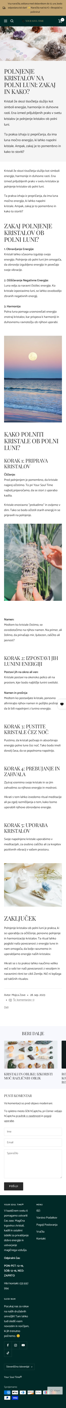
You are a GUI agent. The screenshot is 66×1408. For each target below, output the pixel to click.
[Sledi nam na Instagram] (15, 1345)
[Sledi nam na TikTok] (8, 1353)
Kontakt (41, 1238)
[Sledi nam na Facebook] (8, 1345)
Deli (6, 1007)
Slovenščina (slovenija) (17, 1367)
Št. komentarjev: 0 (23, 1000)
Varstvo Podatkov (46, 1217)
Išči (38, 1210)
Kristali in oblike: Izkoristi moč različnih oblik (28, 1076)
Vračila (40, 1231)
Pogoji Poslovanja (46, 1224)
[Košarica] (60, 21)
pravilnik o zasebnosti (28, 1116)
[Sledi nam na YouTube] (23, 1345)
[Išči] (12, 20)
